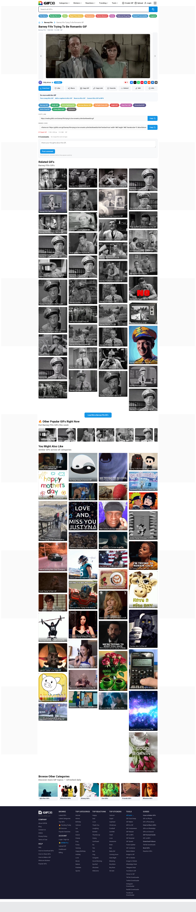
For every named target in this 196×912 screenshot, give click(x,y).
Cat (77, 828)
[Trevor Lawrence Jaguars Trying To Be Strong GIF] (83, 565)
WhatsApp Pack (131, 864)
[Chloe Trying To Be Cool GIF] (113, 467)
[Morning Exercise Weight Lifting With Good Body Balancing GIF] (53, 627)
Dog (77, 841)
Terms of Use (42, 839)
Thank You (95, 825)
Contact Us (42, 830)
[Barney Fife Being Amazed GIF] (53, 320)
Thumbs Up (96, 835)
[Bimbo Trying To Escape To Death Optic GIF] (143, 525)
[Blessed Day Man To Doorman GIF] (83, 699)
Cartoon (78, 825)
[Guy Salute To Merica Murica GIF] (113, 559)
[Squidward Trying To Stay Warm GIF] (143, 481)
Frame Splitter (130, 845)
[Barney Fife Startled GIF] (113, 293)
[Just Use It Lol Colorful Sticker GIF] (143, 711)
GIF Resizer (130, 832)
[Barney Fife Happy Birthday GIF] (83, 381)
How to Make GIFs (149, 815)
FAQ (39, 847)
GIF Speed (129, 841)
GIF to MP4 (129, 835)
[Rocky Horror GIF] (55, 16)
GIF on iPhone (147, 818)
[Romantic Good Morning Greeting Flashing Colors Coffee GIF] (113, 579)
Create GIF (129, 3)
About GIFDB (42, 823)
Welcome (95, 871)
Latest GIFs (62, 815)
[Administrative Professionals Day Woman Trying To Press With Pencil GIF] (83, 680)
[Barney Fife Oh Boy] (144, 435)
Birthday (78, 822)
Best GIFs (146, 848)
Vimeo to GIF (130, 874)
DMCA (40, 833)
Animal (78, 815)
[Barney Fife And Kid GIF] (143, 180)
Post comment (47, 151)
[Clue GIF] (65, 16)
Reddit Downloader (132, 889)
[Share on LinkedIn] (152, 82)
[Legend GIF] (153, 16)
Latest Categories (64, 818)
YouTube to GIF (131, 871)
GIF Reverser (130, 838)
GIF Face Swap (131, 818)
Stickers (76, 3)
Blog (40, 826)
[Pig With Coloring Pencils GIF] (53, 687)
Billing (61, 852)
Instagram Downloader (130, 885)
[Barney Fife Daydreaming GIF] (83, 200)
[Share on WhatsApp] (138, 82)
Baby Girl (112, 851)
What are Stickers (44, 860)
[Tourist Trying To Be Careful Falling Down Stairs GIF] (53, 521)
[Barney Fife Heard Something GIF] (53, 292)
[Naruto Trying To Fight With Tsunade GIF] (83, 491)
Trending (102, 3)
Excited (94, 832)
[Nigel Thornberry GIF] (76, 16)
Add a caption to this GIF (63, 98)
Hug (93, 854)
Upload (140, 3)
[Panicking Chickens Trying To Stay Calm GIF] (83, 540)
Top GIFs (62, 822)
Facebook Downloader (130, 894)
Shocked (95, 867)
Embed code (43, 123)
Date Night (112, 858)
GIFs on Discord (148, 832)
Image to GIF (130, 854)
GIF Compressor (131, 828)
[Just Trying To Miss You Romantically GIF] (83, 516)
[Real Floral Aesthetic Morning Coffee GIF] (143, 752)
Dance (78, 835)
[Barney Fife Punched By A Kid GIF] (143, 241)
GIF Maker (129, 822)
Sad (93, 818)
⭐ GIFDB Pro (63, 843)
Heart (111, 835)
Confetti (112, 832)
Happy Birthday (81, 851)
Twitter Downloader (132, 880)
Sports (78, 871)
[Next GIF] (155, 56)
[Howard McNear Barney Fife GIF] (113, 230)
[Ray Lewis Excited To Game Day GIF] (53, 712)
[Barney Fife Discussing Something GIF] (113, 178)
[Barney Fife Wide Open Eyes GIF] (53, 247)
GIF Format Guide (149, 835)
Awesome (112, 841)
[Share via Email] (156, 82)
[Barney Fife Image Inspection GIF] (113, 203)
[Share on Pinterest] (142, 82)
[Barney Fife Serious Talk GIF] (113, 250)
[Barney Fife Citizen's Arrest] (47, 435)
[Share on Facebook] (131, 82)
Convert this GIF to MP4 (95, 98)
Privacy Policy (42, 836)
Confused (95, 841)
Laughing (95, 828)
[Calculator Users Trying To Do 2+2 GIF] (143, 669)
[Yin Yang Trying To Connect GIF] (83, 467)
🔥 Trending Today (65, 825)
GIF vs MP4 (146, 838)
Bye (93, 851)
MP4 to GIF (129, 825)
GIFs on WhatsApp (149, 828)
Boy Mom (112, 864)
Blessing (112, 861)
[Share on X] (135, 82)
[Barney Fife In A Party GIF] (53, 389)
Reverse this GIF (79, 98)
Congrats (95, 858)
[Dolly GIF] (112, 16)
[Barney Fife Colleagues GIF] (113, 358)
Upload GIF (62, 846)
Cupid (111, 818)
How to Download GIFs (46, 851)
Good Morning (97, 861)
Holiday (78, 854)
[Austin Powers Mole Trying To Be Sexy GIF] (53, 602)
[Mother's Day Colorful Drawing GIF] (53, 485)
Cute (77, 832)
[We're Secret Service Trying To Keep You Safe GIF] (113, 635)
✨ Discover (63, 828)
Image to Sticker (131, 861)
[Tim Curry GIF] (43, 16)
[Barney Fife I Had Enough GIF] (83, 335)
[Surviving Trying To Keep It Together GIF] (83, 624)
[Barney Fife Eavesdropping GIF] (113, 384)
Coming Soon (113, 854)
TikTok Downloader (132, 877)
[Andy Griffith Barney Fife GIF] (83, 243)
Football (112, 828)
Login (149, 3)
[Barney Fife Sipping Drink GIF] (83, 291)
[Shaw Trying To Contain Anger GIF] (113, 540)
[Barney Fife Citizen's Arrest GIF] (53, 268)
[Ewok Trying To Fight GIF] (53, 583)
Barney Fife (48, 22)
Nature (78, 864)
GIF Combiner (130, 848)
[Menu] (155, 3)
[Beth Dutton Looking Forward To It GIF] (113, 605)
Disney (78, 838)
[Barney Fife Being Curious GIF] (113, 337)
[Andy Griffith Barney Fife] (86, 435)
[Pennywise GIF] (90, 16)
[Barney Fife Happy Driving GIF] (83, 178)
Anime (78, 818)
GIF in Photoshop (148, 822)
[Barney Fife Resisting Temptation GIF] (53, 179)
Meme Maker (130, 851)
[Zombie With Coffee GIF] (143, 629)
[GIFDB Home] (39, 22)
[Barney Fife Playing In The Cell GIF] (53, 224)
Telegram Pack (131, 867)
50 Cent (111, 871)
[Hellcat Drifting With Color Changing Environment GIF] (53, 557)
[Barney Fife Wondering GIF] (83, 358)
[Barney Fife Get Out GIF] (113, 315)
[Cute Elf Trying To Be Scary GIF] (53, 657)
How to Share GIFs (44, 854)
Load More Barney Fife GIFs (98, 415)
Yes (93, 848)
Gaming (78, 848)
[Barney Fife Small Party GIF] (83, 314)
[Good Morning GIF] (113, 671)
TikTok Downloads (149, 845)
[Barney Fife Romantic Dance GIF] (113, 271)
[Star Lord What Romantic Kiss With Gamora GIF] (113, 701)
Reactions (90, 3)
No (93, 845)
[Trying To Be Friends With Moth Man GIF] (143, 461)
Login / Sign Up (64, 839)
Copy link (42, 114)
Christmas (112, 825)
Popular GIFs (42, 864)
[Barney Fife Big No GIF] (143, 288)
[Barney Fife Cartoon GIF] (53, 202)
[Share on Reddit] (149, 82)
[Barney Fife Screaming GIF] (143, 201)
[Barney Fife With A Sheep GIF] (53, 345)
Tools (114, 3)
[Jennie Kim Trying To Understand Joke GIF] (83, 654)
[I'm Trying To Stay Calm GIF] (143, 555)
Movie (78, 861)
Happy (94, 815)
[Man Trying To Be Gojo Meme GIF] (113, 516)
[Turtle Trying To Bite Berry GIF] (113, 491)
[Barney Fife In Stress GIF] (143, 264)
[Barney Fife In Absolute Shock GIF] (143, 400)
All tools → (130, 815)
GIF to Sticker (130, 858)
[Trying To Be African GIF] (53, 461)
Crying (94, 838)
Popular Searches (64, 832)
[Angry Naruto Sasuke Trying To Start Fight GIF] (143, 501)
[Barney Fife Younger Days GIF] (143, 345)
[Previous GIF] (40, 56)
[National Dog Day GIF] (123, 16)
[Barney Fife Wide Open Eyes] (67, 435)
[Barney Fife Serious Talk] (105, 435)
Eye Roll (95, 864)
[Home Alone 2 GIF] (102, 16)
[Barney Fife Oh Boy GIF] (83, 267)
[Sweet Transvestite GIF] (140, 16)
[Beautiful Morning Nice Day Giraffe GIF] (143, 589)
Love (77, 858)
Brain (111, 845)
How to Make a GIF (44, 857)
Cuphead (112, 822)
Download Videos (149, 841)
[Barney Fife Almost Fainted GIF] (53, 368)
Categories (63, 3)
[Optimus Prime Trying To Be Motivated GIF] (83, 595)
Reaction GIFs (147, 851)
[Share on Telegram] (145, 82)
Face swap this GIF (46, 98)
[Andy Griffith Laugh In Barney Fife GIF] (143, 220)
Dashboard (62, 849)
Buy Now (112, 867)
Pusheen (78, 867)
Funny (77, 845)
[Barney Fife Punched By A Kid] (125, 435)
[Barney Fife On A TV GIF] (143, 313)
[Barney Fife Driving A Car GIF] (83, 221)
